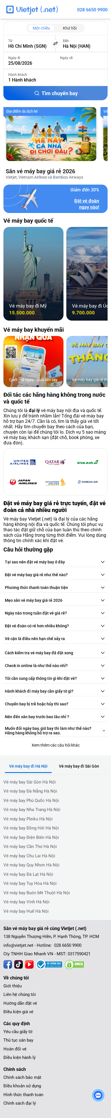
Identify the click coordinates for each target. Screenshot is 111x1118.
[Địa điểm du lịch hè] (51, 134)
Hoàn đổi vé (14, 1049)
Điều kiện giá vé (18, 1011)
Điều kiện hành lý (19, 1057)
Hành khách (17, 75)
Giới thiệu (12, 986)
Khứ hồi (70, 28)
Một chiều (41, 28)
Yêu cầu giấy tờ (17, 1031)
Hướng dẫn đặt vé (20, 1003)
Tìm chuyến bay (60, 93)
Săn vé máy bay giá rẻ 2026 (40, 171)
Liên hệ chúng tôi (19, 994)
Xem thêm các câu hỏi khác (56, 745)
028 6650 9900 (92, 9)
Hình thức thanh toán (23, 1094)
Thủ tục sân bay (18, 1040)
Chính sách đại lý (19, 1103)
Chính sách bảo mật (22, 1077)
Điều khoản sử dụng (22, 1085)
